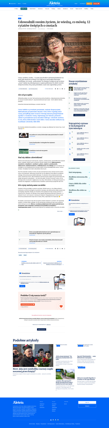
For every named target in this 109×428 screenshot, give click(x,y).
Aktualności (65, 8)
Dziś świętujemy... (75, 172)
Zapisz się (22, 286)
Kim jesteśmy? (43, 423)
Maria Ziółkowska (41, 28)
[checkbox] (19, 282)
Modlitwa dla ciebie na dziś (77, 191)
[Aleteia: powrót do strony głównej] (54, 3)
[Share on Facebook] (55, 88)
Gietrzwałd (80, 345)
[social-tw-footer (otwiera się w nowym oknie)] (55, 420)
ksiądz (15, 345)
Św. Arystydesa (60, 5)
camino (58, 370)
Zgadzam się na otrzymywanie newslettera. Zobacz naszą (35, 283)
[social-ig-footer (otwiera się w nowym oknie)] (58, 420)
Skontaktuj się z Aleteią (69, 423)
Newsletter (54, 404)
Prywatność (77, 423)
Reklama (53, 411)
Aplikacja (53, 405)
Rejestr (88, 3)
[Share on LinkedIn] (57, 88)
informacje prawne (51, 423)
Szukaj (25, 3)
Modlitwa (23, 8)
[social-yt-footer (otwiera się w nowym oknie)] (50, 420)
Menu (17, 8)
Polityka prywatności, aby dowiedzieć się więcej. (78, 211)
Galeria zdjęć (59, 211)
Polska (92, 8)
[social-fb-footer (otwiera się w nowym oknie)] (53, 420)
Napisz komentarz (41, 329)
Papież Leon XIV (79, 8)
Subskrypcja (54, 407)
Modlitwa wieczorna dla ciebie (78, 178)
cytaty (20, 255)
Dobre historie (32, 8)
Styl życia (47, 8)
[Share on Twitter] (59, 88)
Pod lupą (53, 8)
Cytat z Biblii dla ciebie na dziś (77, 185)
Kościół (71, 8)
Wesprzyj (96, 3)
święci (25, 255)
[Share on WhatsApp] (64, 88)
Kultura (59, 8)
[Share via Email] (62, 88)
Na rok (65, 404)
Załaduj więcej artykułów (79, 115)
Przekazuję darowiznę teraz (27, 304)
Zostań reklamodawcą (60, 423)
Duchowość (40, 8)
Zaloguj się (83, 3)
